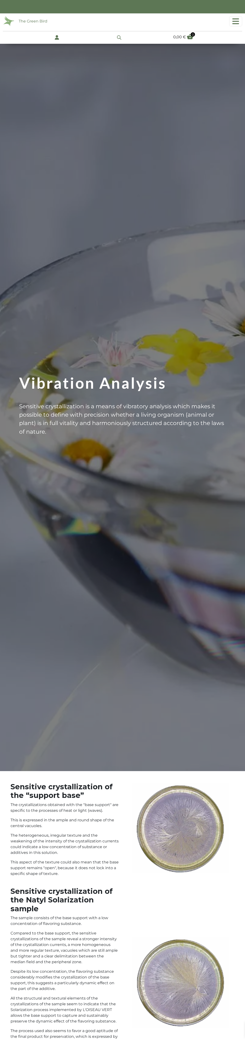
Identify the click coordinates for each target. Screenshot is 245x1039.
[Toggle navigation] (235, 21)
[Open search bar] (119, 37)
